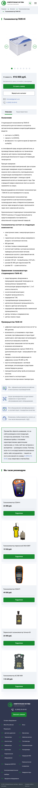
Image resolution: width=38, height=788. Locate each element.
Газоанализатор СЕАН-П (11, 589)
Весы (23, 724)
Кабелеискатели (27, 737)
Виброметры (8, 745)
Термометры (8, 737)
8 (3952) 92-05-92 (11, 102)
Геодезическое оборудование (8, 756)
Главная (3, 9)
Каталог (12, 9)
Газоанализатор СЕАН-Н (11, 502)
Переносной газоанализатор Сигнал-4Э (17, 632)
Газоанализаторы (24, 9)
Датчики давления (10, 733)
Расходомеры (26, 749)
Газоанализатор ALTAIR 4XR (13, 676)
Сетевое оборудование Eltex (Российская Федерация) (10, 724)
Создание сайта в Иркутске (29, 785)
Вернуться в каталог (19, 93)
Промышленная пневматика (26, 764)
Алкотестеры (8, 741)
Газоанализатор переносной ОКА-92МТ (16, 546)
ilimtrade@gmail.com (13, 99)
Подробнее (19, 513)
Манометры (25, 733)
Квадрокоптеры (26, 772)
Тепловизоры (26, 741)
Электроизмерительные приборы (11, 772)
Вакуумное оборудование (12, 778)
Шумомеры (8, 749)
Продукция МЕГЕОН (10, 764)
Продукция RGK (26, 755)
